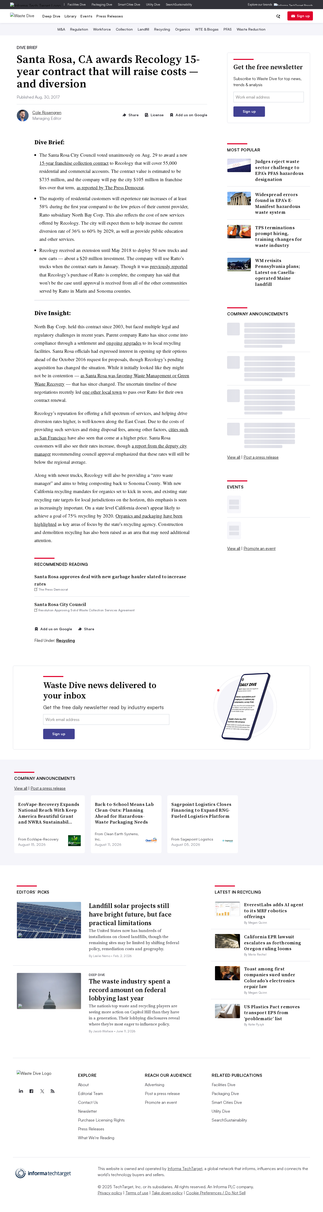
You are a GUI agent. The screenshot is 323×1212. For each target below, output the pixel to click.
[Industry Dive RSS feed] (52, 1091)
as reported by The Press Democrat (110, 187)
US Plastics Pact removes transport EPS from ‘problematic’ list (272, 1013)
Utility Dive (153, 4)
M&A (61, 29)
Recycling (162, 29)
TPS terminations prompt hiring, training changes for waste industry (278, 236)
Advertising (154, 1084)
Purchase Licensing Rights (101, 1120)
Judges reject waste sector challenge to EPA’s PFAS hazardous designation (279, 170)
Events (86, 16)
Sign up (303, 16)
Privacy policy (110, 1192)
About (83, 1084)
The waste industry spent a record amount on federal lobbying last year (129, 990)
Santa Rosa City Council (60, 604)
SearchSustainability (179, 4)
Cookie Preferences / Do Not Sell (216, 1192)
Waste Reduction (251, 29)
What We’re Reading (96, 1137)
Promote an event (260, 548)
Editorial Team (90, 1093)
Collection (124, 29)
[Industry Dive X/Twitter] (42, 1091)
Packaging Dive (102, 4)
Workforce (102, 29)
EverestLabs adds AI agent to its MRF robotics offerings (274, 910)
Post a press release (261, 457)
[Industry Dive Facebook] (31, 1091)
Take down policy (167, 1192)
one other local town (102, 392)
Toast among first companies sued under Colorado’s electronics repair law (269, 978)
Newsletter (87, 1111)
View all (233, 457)
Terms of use (136, 1192)
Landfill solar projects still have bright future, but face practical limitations (130, 914)
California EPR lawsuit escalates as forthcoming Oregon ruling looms (272, 943)
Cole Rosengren (46, 112)
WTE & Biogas (207, 29)
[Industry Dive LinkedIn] (20, 1091)
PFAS (228, 29)
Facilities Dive (77, 4)
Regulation (79, 29)
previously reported (168, 266)
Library (71, 16)
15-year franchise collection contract (74, 163)
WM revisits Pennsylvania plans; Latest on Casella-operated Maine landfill (277, 272)
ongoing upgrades (123, 343)
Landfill (143, 29)
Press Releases (109, 16)
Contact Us (88, 1102)
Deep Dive (51, 16)
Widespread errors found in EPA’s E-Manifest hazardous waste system (277, 203)
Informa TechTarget (185, 1168)
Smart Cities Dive (129, 4)
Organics (182, 29)
